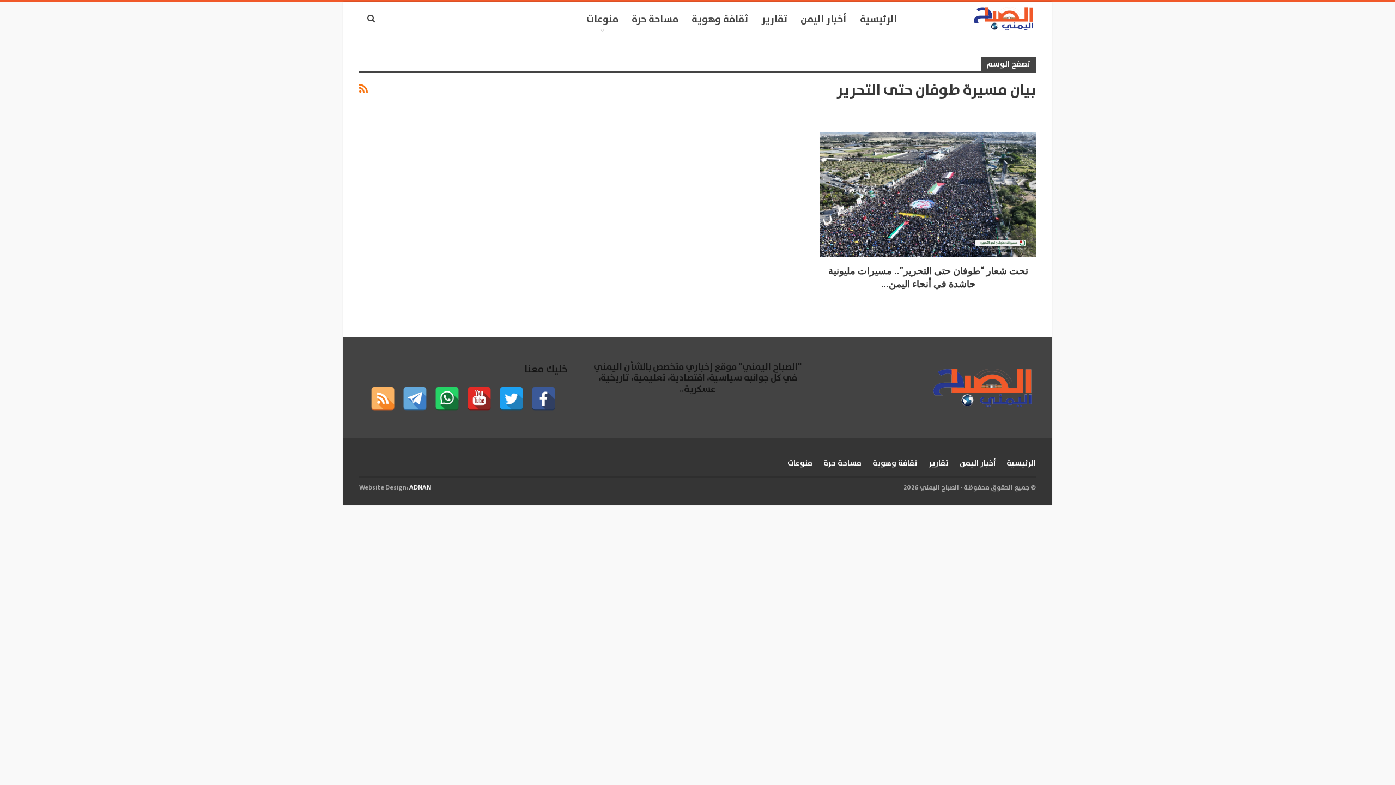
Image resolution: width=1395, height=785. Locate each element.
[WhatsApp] (447, 399)
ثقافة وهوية (720, 19)
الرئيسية (878, 19)
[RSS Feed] (383, 399)
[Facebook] (543, 399)
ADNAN (420, 487)
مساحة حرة (655, 19)
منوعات (602, 19)
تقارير (774, 19)
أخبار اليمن (823, 19)
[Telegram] (415, 399)
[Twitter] (511, 399)
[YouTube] (479, 399)
